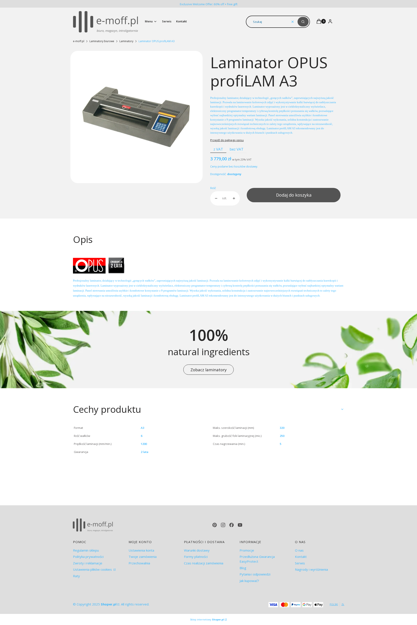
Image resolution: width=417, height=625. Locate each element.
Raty (76, 576)
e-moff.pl (78, 41)
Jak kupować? (249, 581)
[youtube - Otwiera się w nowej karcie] (240, 525)
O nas (299, 550)
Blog (243, 568)
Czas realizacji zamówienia (203, 563)
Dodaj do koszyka (293, 195)
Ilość (213, 188)
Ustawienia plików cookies (93, 569)
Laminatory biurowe (101, 41)
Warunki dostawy (197, 550)
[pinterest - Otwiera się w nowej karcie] (214, 525)
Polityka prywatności (88, 556)
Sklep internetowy (207, 619)
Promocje (247, 550)
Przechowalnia (139, 563)
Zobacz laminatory (208, 369)
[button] (303, 22)
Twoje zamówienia (143, 556)
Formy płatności (196, 556)
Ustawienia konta (141, 550)
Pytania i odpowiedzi (255, 574)
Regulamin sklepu (86, 550)
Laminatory (126, 41)
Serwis (300, 563)
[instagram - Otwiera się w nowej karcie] (223, 525)
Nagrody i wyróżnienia (311, 569)
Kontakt (301, 556)
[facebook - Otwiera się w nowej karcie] (231, 525)
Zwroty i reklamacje (87, 563)
